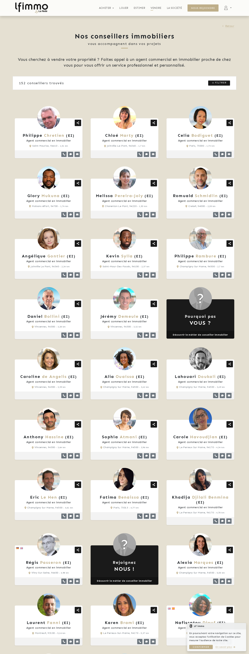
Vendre (156, 7)
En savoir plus (223, 647)
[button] (64, 154)
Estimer (139, 7)
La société (174, 7)
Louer (123, 7)
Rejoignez (124, 566)
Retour (229, 26)
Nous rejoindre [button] (203, 8)
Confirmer (201, 647)
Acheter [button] (105, 7)
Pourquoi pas (200, 320)
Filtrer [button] (220, 82)
